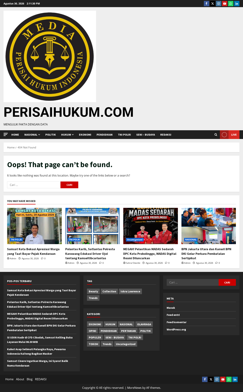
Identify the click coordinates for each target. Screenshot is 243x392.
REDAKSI (165, 134)
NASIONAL (191, 239)
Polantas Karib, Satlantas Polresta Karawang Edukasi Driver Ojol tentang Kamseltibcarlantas (90, 253)
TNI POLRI (124, 134)
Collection (109, 291)
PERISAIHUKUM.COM (69, 112)
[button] (6, 134)
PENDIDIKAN (105, 134)
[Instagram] (218, 3)
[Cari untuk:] (33, 184)
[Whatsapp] (230, 3)
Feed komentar (176, 322)
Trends (93, 298)
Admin (13, 258)
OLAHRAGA (144, 324)
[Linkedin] (236, 3)
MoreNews (134, 388)
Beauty (93, 291)
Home (15, 134)
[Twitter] (212, 3)
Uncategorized (134, 239)
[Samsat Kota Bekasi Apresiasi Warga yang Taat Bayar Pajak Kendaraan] (34, 226)
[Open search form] (216, 134)
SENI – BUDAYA (145, 134)
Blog (30, 379)
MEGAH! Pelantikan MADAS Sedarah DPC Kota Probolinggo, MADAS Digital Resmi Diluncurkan (149, 253)
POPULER (95, 337)
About (20, 379)
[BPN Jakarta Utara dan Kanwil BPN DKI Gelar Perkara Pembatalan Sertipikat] (208, 226)
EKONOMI (85, 134)
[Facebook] (206, 3)
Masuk (171, 307)
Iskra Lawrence (130, 291)
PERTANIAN (128, 331)
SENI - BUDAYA (114, 337)
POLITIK (50, 134)
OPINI (92, 331)
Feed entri (173, 315)
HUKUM (66, 134)
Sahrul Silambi (133, 262)
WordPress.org (176, 329)
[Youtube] (224, 3)
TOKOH (93, 344)
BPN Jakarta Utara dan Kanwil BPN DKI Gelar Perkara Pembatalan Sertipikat (206, 253)
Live (234, 134)
